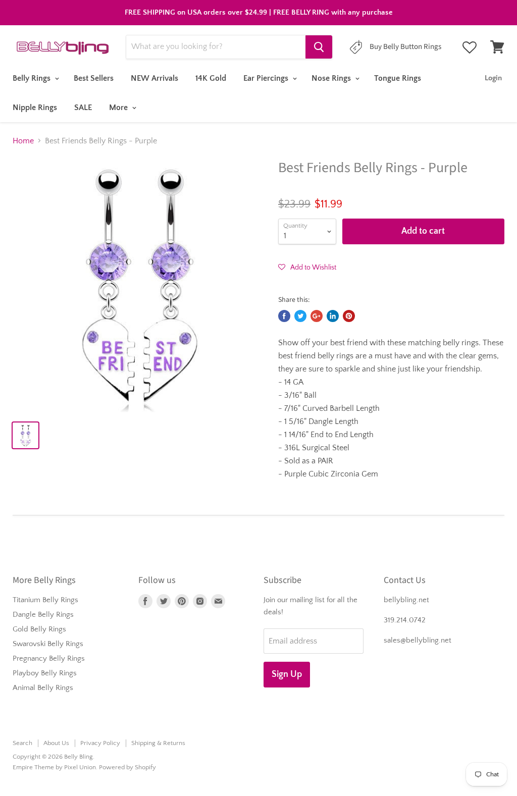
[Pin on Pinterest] (349, 316)
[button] (307, 267)
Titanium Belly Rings (45, 600)
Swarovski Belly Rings (48, 644)
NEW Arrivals (154, 78)
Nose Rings (332, 78)
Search (22, 743)
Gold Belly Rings (39, 629)
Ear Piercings (266, 78)
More (119, 107)
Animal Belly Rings (43, 687)
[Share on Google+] (317, 316)
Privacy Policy (100, 743)
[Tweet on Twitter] (300, 316)
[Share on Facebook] (284, 316)
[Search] (318, 47)
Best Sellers (94, 78)
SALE (83, 107)
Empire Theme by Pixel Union (54, 767)
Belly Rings (33, 78)
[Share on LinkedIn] (333, 316)
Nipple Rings (35, 107)
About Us (56, 743)
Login (493, 78)
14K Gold (210, 78)
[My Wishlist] (469, 47)
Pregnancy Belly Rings (49, 658)
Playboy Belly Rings (45, 673)
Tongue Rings (397, 78)
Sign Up (287, 674)
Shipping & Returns (158, 743)
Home (23, 140)
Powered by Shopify (127, 767)
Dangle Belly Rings (43, 614)
